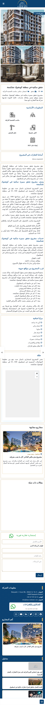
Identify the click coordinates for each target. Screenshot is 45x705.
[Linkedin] (26, 614)
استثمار (24, 91)
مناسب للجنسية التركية (10, 91)
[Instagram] (36, 614)
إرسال (39, 575)
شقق (32, 91)
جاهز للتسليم (12, 133)
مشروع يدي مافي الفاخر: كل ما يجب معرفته (26, 457)
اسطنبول (37, 454)
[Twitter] (31, 614)
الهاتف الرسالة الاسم (36, 546)
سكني (19, 91)
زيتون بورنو (31, 454)
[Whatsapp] (16, 614)
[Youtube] (21, 614)
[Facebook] (41, 614)
